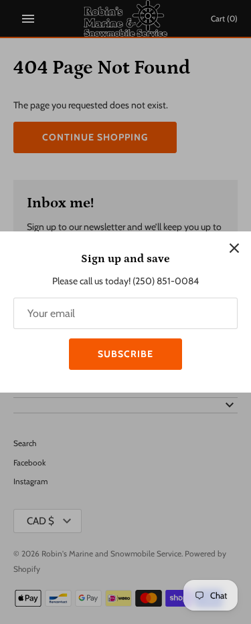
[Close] (234, 248)
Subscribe (125, 354)
